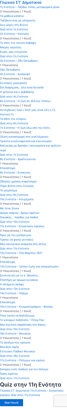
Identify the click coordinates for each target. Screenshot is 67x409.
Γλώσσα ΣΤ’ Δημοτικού (21, 2)
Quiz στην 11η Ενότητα (25, 395)
